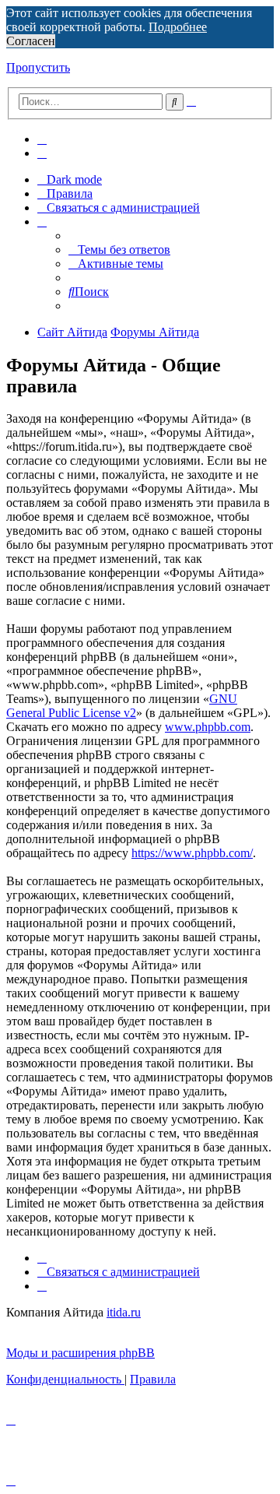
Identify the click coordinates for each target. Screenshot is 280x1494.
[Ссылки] (42, 221)
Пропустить (38, 67)
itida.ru (124, 1312)
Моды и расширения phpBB (80, 1352)
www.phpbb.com (207, 726)
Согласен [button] (30, 40)
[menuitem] (42, 139)
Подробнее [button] (178, 26)
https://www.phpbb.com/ (192, 852)
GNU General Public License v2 (121, 705)
